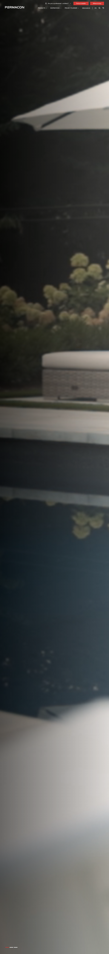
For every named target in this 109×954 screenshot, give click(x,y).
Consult (8, 476)
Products (41, 8)
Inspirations (55, 8)
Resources (86, 8)
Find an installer (81, 3)
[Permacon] (14, 7)
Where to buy (97, 3)
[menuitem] (95, 8)
